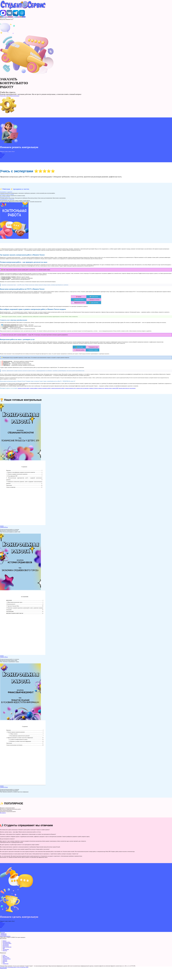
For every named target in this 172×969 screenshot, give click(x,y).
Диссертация (6, 944)
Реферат (4, 940)
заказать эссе (101, 388)
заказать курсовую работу (24, 388)
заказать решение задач (70, 388)
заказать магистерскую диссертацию (127, 388)
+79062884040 (3, 934)
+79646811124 (3, 933)
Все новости (3, 812)
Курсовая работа (6, 942)
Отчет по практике (7, 946)
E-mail (1, 156)
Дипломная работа (7, 943)
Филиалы (5, 950)
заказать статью (108, 388)
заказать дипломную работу (44, 388)
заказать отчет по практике (82, 388)
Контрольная (6, 945)
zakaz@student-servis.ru (5, 936)
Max (1, 152)
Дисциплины (6, 949)
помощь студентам (93, 388)
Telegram (2, 155)
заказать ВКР (115, 388)
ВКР (4, 948)
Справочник (5, 963)
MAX (1, 922)
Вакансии (5, 961)
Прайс (27, 967)
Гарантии (5, 960)
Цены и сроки (6, 957)
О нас (4, 955)
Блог (4, 962)
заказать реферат (34, 388)
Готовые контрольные (14, 95)
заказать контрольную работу (58, 388)
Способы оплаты (6, 958)
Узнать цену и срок (4, 95)
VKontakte (2, 154)
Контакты (5, 956)
